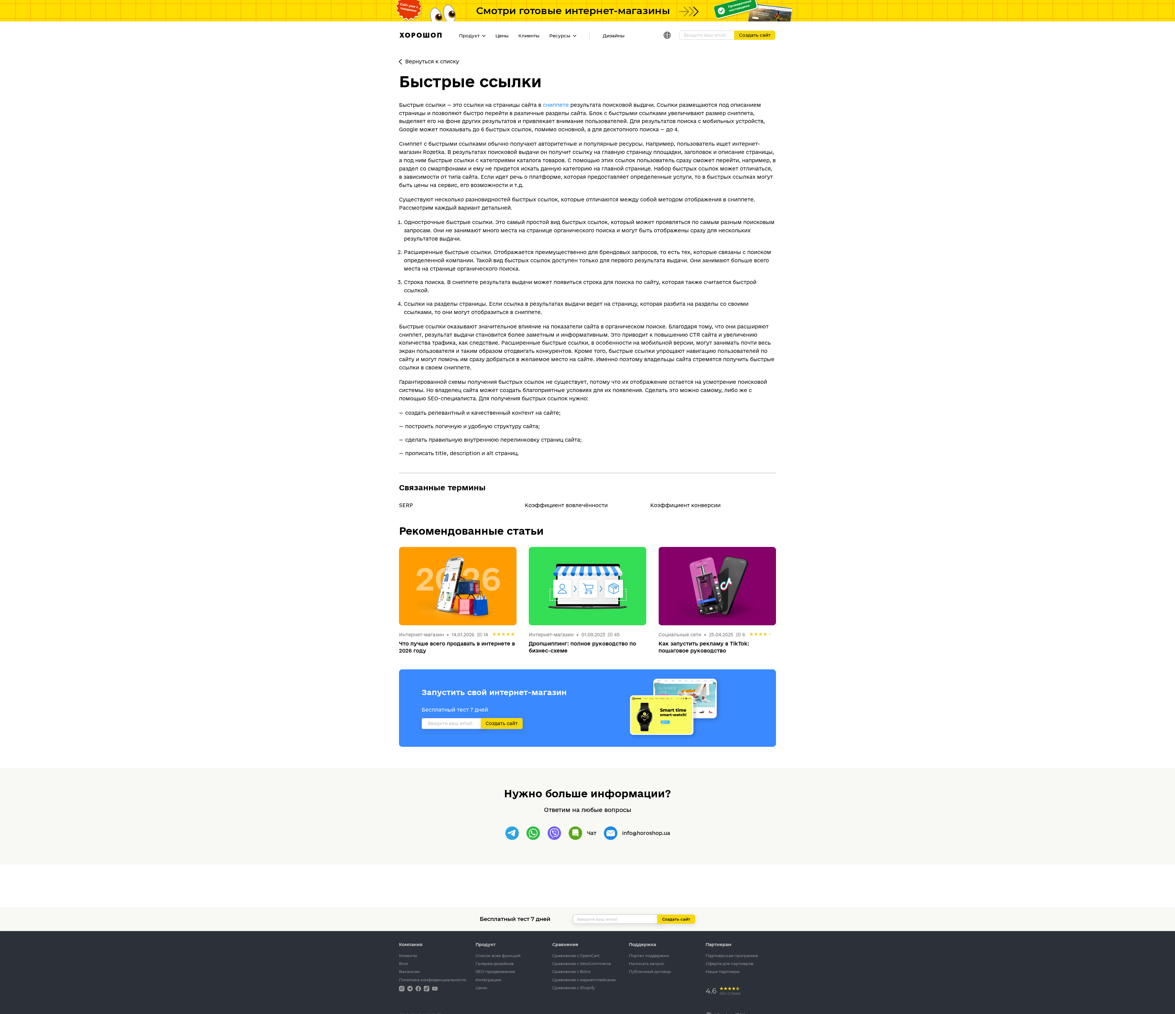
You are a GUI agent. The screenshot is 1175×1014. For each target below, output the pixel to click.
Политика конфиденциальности (432, 979)
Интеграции (488, 979)
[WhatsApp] (533, 833)
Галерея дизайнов (495, 963)
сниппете (556, 105)
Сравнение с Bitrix (571, 971)
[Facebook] (419, 988)
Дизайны (614, 36)
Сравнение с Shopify (573, 987)
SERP (406, 505)
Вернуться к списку (432, 61)
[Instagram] (402, 988)
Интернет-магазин (422, 634)
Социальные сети (679, 634)
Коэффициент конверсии (685, 505)
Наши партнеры (723, 971)
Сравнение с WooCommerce (581, 963)
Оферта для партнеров (729, 963)
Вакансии (409, 971)
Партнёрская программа (732, 955)
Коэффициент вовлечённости (566, 505)
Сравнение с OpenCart (575, 955)
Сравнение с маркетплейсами (584, 979)
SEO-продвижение (495, 971)
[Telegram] (512, 833)
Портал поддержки (649, 955)
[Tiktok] (427, 988)
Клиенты (528, 36)
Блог (403, 963)
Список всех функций (498, 955)
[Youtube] (435, 988)
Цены (502, 36)
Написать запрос (646, 963)
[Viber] (554, 833)
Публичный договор (650, 971)
